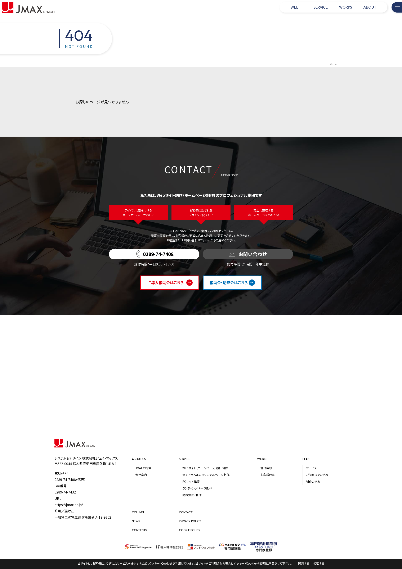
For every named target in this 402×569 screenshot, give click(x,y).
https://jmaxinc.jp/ (68, 504)
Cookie (166, 563)
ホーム (333, 64)
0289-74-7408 (65, 479)
